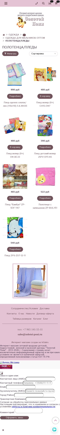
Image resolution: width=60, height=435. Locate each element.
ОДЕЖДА (14, 34)
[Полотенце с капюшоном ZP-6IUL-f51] (45, 176)
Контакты (12, 313)
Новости (30, 313)
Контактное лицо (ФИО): (13, 379)
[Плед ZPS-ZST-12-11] (15, 227)
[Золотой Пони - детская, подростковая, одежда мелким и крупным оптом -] (30, 19)
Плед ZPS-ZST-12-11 (15, 255)
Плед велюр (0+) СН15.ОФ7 (45, 104)
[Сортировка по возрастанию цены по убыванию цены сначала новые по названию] (43, 53)
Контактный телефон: (11, 383)
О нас (21, 313)
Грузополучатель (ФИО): (12, 391)
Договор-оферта (45, 313)
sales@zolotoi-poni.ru (30, 334)
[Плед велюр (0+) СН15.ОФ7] (45, 74)
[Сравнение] (50, 3)
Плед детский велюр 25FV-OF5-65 (45, 155)
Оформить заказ (14, 417)
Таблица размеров (22, 318)
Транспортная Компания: (13, 399)
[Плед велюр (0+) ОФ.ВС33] (15, 125)
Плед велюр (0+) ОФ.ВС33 (15, 155)
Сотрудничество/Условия (24, 308)
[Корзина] (56, 3)
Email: (3, 387)
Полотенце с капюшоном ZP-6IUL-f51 (45, 206)
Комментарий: (7, 412)
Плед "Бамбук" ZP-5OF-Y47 (15, 206)
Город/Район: (7, 395)
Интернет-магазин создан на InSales (30, 342)
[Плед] (15, 176)
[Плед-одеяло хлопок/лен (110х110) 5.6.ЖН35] (15, 74)
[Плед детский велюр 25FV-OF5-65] (45, 125)
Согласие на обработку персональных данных (23, 402)
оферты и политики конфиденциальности (33, 406)
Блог (45, 318)
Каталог (37, 318)
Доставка (44, 308)
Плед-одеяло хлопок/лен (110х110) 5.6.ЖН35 (15, 104)
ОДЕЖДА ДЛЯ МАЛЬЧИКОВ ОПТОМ (25, 38)
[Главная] (4, 35)
